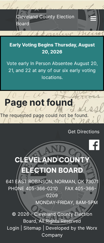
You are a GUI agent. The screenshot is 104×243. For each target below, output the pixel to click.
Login (13, 228)
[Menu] (93, 19)
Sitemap (32, 228)
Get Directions (83, 131)
